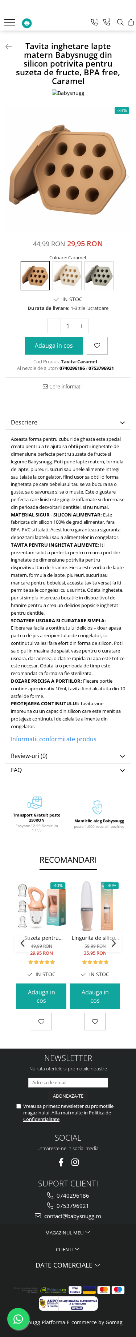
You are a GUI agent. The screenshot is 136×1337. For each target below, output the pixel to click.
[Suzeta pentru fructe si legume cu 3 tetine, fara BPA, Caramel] (41, 906)
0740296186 (72, 1195)
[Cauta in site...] (120, 22)
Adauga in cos (54, 346)
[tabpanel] (68, 169)
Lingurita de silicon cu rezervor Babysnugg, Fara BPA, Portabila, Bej (95, 938)
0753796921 (72, 1205)
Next (125, 176)
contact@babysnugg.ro (72, 1216)
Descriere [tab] (24, 422)
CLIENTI (65, 1249)
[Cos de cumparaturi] (131, 22)
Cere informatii (65, 386)
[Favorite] (97, 345)
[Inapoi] (5, 47)
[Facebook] (61, 1162)
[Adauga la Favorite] (41, 1021)
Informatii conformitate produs (53, 739)
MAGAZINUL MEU (65, 1232)
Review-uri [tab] (29, 756)
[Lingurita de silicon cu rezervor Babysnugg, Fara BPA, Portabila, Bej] (95, 906)
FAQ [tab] (16, 770)
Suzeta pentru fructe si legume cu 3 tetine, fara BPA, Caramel (41, 938)
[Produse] (10, 22)
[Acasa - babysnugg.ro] (42, 21)
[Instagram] (75, 1162)
